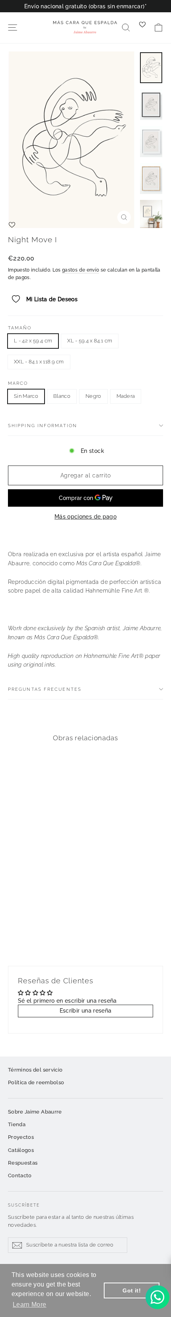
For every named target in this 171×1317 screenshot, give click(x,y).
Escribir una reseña (86, 1010)
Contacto (20, 1175)
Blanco (61, 396)
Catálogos (21, 1150)
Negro (93, 396)
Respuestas (23, 1163)
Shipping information (42, 425)
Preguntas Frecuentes (45, 689)
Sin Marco (26, 396)
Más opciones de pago (85, 516)
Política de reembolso (36, 1082)
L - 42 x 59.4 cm (33, 341)
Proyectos (21, 1137)
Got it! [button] (131, 1290)
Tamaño (20, 328)
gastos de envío (80, 270)
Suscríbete (24, 1205)
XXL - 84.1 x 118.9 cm (39, 362)
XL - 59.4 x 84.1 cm (89, 341)
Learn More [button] (30, 1304)
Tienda (16, 1124)
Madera (126, 396)
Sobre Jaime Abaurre (35, 1112)
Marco (18, 383)
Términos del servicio (35, 1070)
